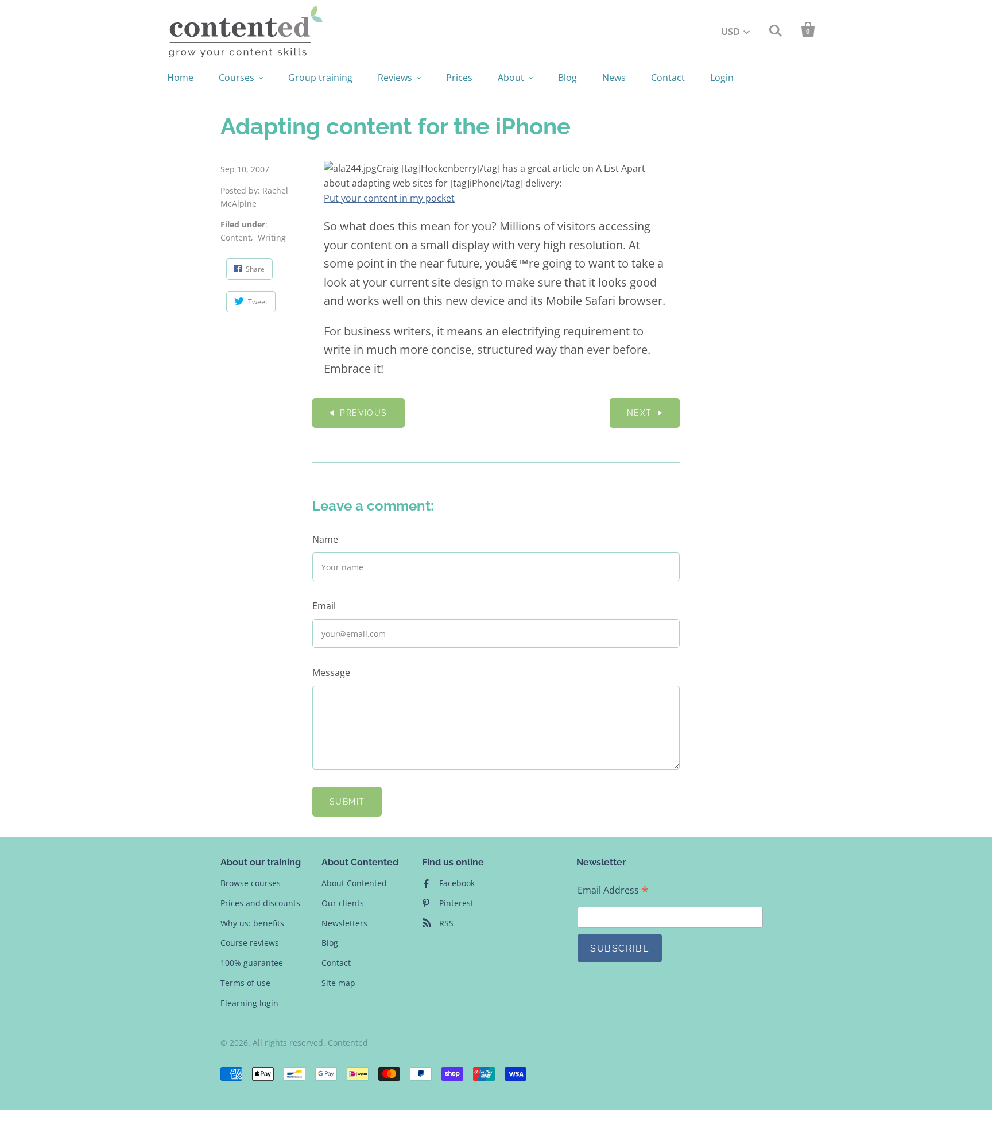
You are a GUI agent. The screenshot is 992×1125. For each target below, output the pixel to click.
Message (331, 672)
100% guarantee (251, 962)
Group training (320, 77)
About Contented (354, 882)
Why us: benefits (252, 923)
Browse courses (250, 882)
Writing (272, 237)
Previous (363, 412)
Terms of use (245, 982)
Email (324, 606)
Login (722, 77)
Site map (338, 982)
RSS (446, 923)
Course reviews (249, 942)
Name (325, 539)
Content (235, 237)
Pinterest (456, 903)
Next (639, 412)
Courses (236, 77)
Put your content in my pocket (389, 198)
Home (180, 77)
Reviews (395, 77)
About (511, 77)
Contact (668, 77)
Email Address (613, 890)
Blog (567, 77)
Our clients (342, 903)
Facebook (457, 882)
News (614, 77)
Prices (459, 77)
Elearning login (249, 1003)
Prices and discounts (260, 903)
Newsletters (344, 923)
